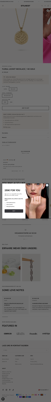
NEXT (13, 211)
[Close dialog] (47, 185)
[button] (3, 399)
